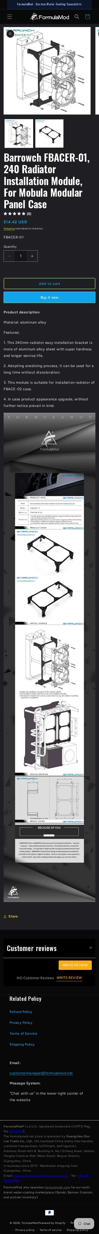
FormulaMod (30, 1222)
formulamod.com (57, 1187)
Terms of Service (23, 1034)
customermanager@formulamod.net (41, 1073)
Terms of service (51, 1230)
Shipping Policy (22, 1044)
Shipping (9, 228)
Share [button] (13, 916)
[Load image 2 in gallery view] (49, 133)
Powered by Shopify (52, 1222)
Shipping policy (77, 1230)
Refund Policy (21, 1012)
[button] (9, 16)
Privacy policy (25, 1230)
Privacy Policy (21, 1023)
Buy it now (50, 297)
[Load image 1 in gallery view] (19, 133)
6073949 (16, 1131)
